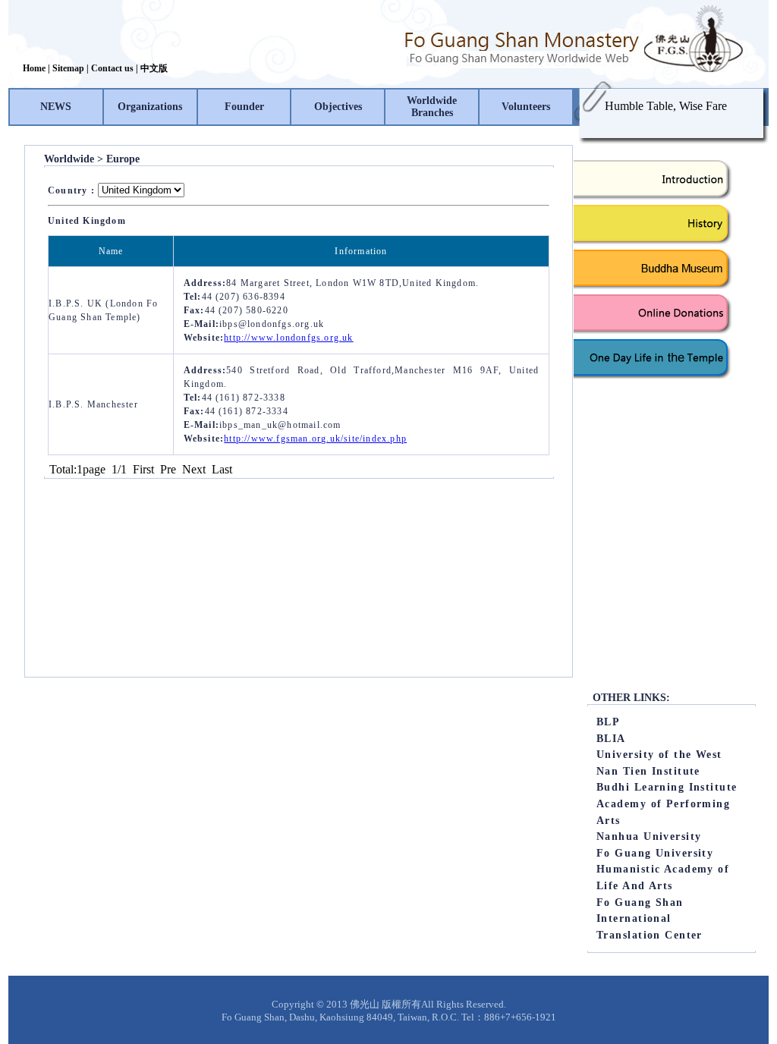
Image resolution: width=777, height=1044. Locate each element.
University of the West (659, 754)
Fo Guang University (654, 853)
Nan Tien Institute (648, 771)
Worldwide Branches (432, 106)
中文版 (154, 68)
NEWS (55, 106)
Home (34, 68)
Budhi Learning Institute (667, 787)
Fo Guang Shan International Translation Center (649, 918)
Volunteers (526, 106)
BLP (608, 721)
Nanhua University (648, 836)
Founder (244, 106)
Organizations (150, 106)
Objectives (338, 106)
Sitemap (68, 68)
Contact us (112, 68)
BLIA (611, 738)
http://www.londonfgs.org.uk (288, 337)
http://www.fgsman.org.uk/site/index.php (315, 438)
